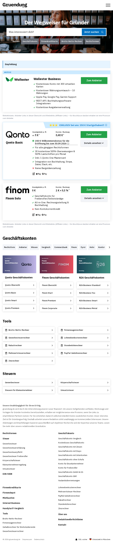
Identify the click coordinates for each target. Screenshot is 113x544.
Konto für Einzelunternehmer (71, 463)
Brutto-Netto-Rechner (12, 518)
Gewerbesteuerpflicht (12, 452)
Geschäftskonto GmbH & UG (70, 472)
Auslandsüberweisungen (69, 480)
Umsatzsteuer (9, 469)
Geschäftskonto (66, 433)
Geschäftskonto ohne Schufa (71, 459)
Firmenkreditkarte (12, 487)
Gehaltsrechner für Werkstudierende (19, 527)
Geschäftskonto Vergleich (69, 438)
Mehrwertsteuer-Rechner (69, 491)
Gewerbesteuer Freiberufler (15, 456)
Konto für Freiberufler (68, 468)
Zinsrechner (63, 508)
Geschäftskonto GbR (67, 476)
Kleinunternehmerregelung (14, 464)
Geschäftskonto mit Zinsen (70, 447)
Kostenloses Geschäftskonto (71, 442)
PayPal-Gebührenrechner (69, 496)
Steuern (9, 373)
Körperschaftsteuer (11, 460)
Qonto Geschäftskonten (19, 277)
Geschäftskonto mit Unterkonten (72, 455)
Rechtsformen (9, 433)
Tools (7, 321)
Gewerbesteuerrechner (13, 531)
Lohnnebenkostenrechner (69, 487)
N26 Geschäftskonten (91, 277)
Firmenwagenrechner (12, 523)
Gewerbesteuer (10, 443)
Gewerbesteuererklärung (14, 448)
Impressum (27, 539)
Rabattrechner (64, 500)
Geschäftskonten (19, 238)
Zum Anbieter (94, 80)
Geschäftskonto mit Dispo (69, 451)
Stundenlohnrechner (67, 504)
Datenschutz (39, 539)
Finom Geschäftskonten (55, 277)
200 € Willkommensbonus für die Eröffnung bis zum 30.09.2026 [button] (52, 142)
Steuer (6, 438)
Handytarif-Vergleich (13, 508)
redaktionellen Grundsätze (34, 426)
